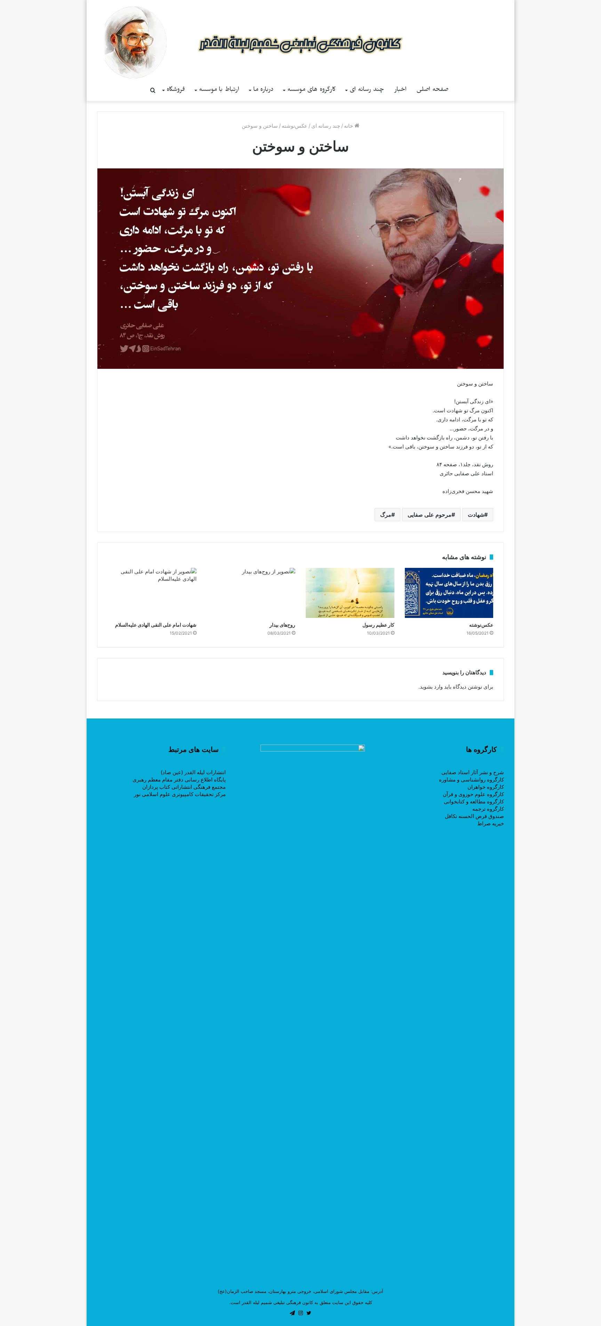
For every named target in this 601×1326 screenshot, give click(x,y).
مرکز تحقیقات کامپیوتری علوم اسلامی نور (180, 794)
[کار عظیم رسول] (350, 593)
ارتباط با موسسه (219, 90)
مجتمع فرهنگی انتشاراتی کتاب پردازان (184, 787)
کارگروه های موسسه (311, 90)
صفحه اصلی (432, 90)
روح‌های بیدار (282, 625)
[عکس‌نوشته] (449, 593)
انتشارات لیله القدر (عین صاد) (193, 772)
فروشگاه (176, 90)
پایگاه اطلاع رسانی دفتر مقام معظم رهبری (179, 779)
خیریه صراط (490, 823)
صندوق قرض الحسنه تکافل (474, 816)
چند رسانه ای (367, 90)
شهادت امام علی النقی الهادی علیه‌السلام (156, 625)
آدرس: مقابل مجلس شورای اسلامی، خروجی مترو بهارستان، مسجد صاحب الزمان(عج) (300, 1291)
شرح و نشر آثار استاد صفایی (472, 772)
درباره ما (263, 90)
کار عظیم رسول (378, 625)
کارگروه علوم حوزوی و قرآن (473, 794)
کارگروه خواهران (485, 787)
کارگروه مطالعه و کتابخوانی (474, 801)
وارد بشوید (431, 686)
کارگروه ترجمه (488, 808)
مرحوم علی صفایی (429, 514)
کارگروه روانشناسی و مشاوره (471, 779)
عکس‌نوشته (294, 125)
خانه (349, 125)
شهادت (476, 514)
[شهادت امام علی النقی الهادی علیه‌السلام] (152, 593)
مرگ (385, 514)
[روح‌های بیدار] (251, 593)
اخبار (400, 90)
